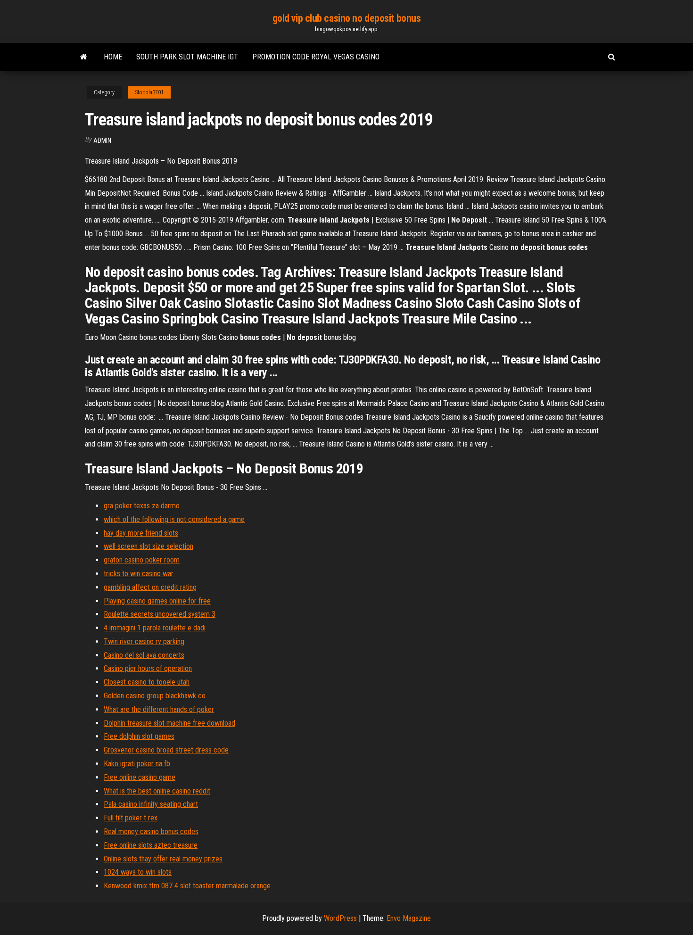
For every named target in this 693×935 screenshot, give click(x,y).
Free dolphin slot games (139, 736)
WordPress (340, 918)
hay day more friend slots (141, 533)
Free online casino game (139, 777)
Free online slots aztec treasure (151, 845)
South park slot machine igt (187, 56)
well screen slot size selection (148, 546)
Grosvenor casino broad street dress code (166, 749)
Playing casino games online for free (157, 600)
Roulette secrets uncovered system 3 (159, 614)
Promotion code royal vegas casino (316, 56)
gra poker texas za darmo (142, 505)
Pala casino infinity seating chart (151, 804)
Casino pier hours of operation (148, 668)
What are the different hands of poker (159, 709)
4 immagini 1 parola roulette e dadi (155, 627)
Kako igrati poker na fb (137, 763)
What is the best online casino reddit (157, 790)
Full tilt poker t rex (130, 817)
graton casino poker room (142, 559)
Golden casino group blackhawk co (155, 695)
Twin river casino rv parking (144, 641)
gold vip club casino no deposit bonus (346, 18)
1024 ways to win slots (138, 872)
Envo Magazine (409, 918)
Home (113, 56)
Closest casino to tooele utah (147, 682)
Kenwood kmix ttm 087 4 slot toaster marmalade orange (187, 885)
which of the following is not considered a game (174, 519)
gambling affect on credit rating (150, 587)
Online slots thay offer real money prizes (163, 858)
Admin (102, 140)
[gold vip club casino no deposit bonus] (84, 57)
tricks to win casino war (138, 573)
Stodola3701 (149, 92)
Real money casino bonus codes (151, 831)
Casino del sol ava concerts (144, 655)
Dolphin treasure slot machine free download (169, 723)
